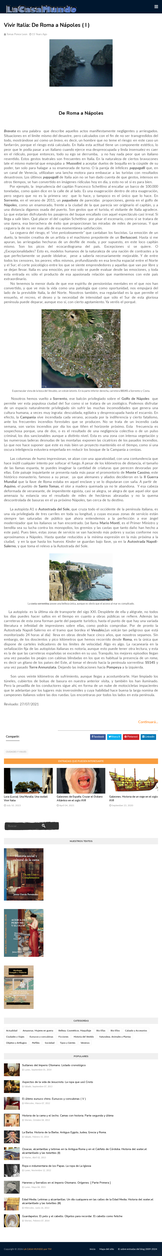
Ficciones (63, 1037)
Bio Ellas (100, 1030)
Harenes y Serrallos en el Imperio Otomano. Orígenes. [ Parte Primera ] (66, 1183)
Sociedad (50, 1043)
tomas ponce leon (17, 34)
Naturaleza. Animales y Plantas (115, 1037)
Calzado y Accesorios (136, 1030)
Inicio (92, 1249)
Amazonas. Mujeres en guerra (38, 1030)
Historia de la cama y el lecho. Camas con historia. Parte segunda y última (67, 1115)
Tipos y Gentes (67, 1043)
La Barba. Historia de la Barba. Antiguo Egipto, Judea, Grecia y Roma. (64, 1132)
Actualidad (11, 1030)
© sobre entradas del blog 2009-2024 (137, 1249)
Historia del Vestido (84, 1037)
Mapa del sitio (106, 1249)
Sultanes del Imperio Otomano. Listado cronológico (54, 1065)
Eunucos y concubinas (41, 1037)
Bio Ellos (115, 1030)
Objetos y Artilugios (16, 1043)
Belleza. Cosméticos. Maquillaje (74, 1030)
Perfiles (36, 1043)
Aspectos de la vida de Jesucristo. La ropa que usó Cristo (57, 1082)
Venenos (85, 1043)
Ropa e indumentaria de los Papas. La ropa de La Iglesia (56, 1166)
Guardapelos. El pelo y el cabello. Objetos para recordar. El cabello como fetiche (72, 1216)
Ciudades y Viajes (16, 752)
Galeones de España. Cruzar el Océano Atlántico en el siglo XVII (80, 798)
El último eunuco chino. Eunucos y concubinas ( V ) (54, 1099)
